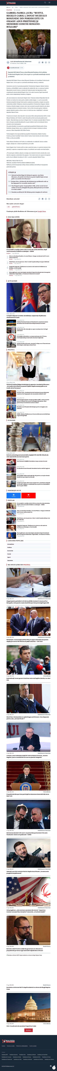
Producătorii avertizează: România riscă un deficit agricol (33, 468)
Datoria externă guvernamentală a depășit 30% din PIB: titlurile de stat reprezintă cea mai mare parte (27, 456)
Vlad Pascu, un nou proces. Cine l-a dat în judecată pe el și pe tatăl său (29, 262)
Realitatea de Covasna (6, 1057)
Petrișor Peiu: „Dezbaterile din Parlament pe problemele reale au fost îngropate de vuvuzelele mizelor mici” (29, 182)
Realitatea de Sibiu (18, 1059)
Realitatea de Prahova (38, 1059)
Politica (16, 7)
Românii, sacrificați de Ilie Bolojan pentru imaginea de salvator (29, 192)
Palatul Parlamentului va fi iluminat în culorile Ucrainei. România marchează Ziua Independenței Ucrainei (32, 322)
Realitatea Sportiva (14, 1054)
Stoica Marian (46, 676)
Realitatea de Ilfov (36, 1057)
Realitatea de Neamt (31, 1054)
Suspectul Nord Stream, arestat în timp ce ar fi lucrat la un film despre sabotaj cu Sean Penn (33, 344)
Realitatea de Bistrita (27, 1059)
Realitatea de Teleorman (23, 61)
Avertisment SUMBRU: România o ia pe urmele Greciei (32, 461)
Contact (3, 1046)
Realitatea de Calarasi (49, 1059)
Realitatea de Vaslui (46, 1057)
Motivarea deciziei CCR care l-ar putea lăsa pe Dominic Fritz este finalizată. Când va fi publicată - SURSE (27, 834)
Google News (41, 211)
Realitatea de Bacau (27, 1057)
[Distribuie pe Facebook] (42, 62)
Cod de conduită (32, 1046)
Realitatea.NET (5, 1054)
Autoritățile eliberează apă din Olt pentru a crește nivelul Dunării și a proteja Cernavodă (33, 476)
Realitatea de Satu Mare (43, 1054)
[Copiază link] (39, 62)
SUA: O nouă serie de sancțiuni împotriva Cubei (21, 1026)
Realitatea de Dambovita (7, 1059)
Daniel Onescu (46, 946)
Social (10, 259)
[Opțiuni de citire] (54, 1068)
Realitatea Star (22, 1054)
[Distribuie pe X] (49, 62)
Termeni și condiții (10, 1046)
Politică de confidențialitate (22, 1046)
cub (8, 206)
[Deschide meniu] (49, 3)
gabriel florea (16, 206)
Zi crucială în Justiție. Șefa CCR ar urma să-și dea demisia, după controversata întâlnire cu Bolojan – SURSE (27, 250)
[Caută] (45, 3)
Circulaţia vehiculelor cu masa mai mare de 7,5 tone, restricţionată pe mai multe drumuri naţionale (32, 337)
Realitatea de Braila (17, 1057)
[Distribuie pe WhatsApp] (46, 62)
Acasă (9, 7)
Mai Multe (28, 1030)
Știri (12, 7)
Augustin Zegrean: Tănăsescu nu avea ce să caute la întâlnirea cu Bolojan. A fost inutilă (32, 526)
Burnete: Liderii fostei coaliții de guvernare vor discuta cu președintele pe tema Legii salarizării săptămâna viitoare (25, 949)
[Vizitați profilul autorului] (8, 62)
